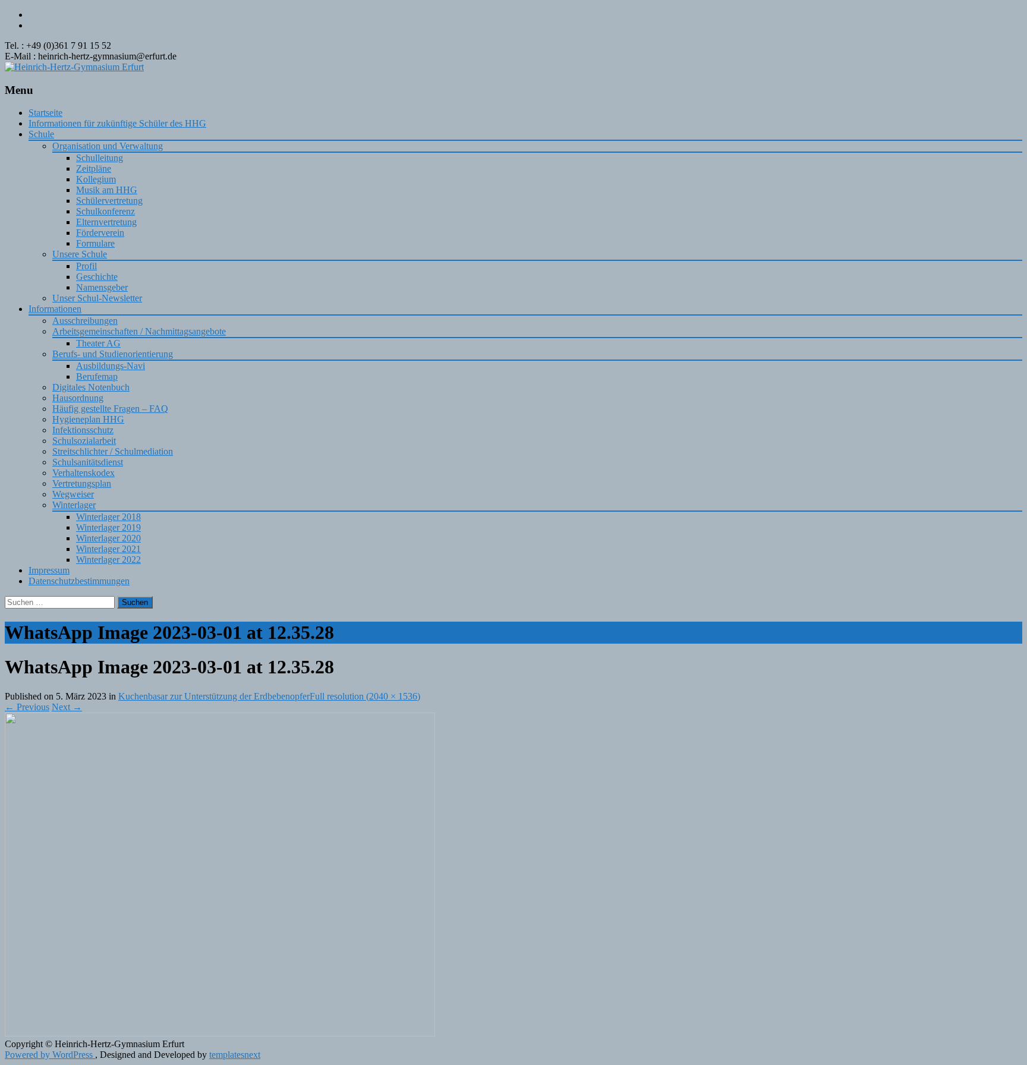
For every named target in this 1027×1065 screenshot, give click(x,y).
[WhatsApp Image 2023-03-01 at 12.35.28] (220, 1033)
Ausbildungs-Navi (110, 366)
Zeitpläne (93, 168)
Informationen (55, 309)
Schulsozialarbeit (84, 441)
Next (67, 707)
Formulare (95, 243)
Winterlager (74, 505)
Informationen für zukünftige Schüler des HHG (117, 123)
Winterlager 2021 (108, 549)
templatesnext (234, 1055)
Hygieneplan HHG (88, 419)
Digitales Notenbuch (91, 387)
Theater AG (98, 343)
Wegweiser (73, 494)
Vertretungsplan (81, 483)
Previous (27, 707)
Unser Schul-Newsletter (97, 298)
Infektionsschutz (83, 430)
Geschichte (97, 277)
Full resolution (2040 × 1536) (365, 696)
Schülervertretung (109, 201)
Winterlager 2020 (108, 538)
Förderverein (100, 233)
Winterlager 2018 (108, 517)
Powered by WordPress (50, 1055)
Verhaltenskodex (83, 473)
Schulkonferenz (105, 211)
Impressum (49, 570)
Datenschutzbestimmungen (79, 581)
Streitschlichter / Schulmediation (112, 451)
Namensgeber (102, 287)
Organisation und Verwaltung (107, 146)
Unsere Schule (79, 254)
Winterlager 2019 (108, 527)
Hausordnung (77, 398)
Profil (86, 266)
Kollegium (96, 179)
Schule (41, 134)
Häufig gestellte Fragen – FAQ (110, 409)
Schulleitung (99, 158)
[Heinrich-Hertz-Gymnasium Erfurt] (74, 67)
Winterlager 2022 (108, 559)
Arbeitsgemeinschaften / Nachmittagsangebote (139, 331)
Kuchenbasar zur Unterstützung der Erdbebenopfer (214, 696)
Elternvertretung (106, 222)
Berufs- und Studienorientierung (112, 354)
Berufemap (97, 376)
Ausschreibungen (85, 321)
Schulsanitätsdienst (87, 462)
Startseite (45, 113)
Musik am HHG (106, 190)
